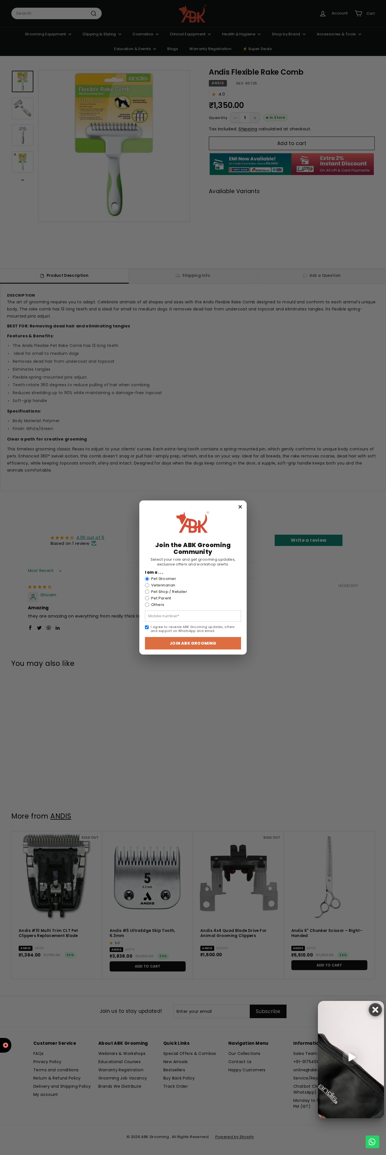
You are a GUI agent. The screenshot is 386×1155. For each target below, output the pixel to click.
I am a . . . (154, 572)
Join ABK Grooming (193, 643)
